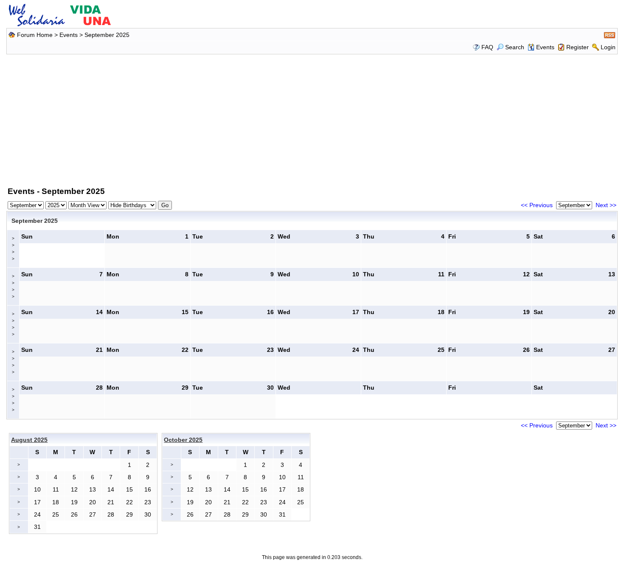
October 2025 (183, 439)
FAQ (487, 47)
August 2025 (29, 439)
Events (68, 34)
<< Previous (537, 205)
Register (577, 47)
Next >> (606, 205)
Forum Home (35, 34)
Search (514, 47)
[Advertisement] (312, 119)
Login (608, 47)
